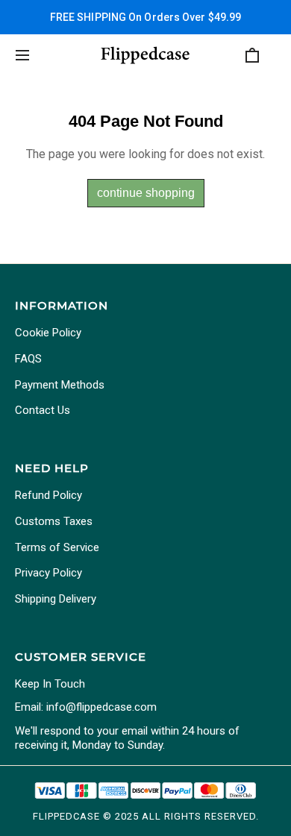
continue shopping (146, 192)
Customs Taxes (54, 521)
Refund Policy (48, 495)
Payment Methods (59, 385)
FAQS (28, 358)
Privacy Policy (48, 572)
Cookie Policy (48, 332)
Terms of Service (57, 547)
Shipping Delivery (55, 599)
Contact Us (42, 410)
